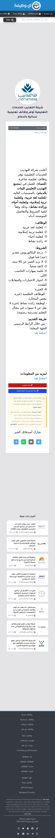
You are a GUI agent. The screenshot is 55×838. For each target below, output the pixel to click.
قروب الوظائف (27, 772)
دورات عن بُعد (27, 746)
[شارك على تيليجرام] (16, 441)
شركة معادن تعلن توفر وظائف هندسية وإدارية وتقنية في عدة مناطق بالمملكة (23, 626)
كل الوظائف (27, 757)
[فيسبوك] (32, 829)
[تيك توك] (36, 829)
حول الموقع (27, 778)
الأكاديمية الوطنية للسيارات (26, 649)
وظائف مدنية (27, 715)
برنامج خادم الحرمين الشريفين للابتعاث (26, 599)
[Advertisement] (27, 50)
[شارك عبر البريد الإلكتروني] (31, 441)
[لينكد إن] (27, 834)
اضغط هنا (40, 332)
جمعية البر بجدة (29, 565)
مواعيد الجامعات (27, 741)
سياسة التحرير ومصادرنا (27, 751)
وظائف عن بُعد (27, 730)
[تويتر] (23, 829)
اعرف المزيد (37, 407)
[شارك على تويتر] (38, 441)
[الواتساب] (36, 834)
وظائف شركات (41, 128)
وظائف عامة (27, 736)
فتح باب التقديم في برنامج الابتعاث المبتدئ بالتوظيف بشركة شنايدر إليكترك (24, 593)
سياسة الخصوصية (27, 793)
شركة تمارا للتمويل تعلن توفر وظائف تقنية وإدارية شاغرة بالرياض (23, 543)
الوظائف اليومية (27, 762)
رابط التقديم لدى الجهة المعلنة (27, 391)
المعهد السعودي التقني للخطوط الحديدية (26, 532)
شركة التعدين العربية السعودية (26, 632)
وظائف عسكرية (27, 720)
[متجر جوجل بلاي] (18, 834)
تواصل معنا (27, 783)
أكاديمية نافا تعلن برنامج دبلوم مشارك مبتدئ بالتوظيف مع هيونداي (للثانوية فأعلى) (23, 643)
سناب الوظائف (27, 767)
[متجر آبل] (23, 834)
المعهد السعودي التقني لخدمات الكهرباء (26, 582)
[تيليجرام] (32, 834)
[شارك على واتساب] (23, 441)
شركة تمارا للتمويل (28, 549)
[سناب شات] (27, 829)
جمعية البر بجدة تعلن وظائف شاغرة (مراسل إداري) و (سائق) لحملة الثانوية (23, 560)
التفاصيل (13, 424)
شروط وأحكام (27, 788)
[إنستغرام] (18, 829)
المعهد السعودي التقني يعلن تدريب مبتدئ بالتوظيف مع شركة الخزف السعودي (22, 576)
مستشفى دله (30, 615)
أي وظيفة (29, 822)
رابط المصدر (27, 385)
